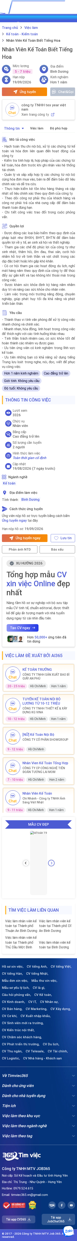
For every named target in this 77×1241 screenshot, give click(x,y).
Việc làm (36, 128)
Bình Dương (30, 499)
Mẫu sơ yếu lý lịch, (16, 988)
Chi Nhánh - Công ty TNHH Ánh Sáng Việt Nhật (43, 800)
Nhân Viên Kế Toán (37, 793)
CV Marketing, (36, 1009)
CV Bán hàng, (12, 1009)
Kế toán (9, 483)
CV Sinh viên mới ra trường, (23, 1023)
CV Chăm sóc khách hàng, (22, 1037)
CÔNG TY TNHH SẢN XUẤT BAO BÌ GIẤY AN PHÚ (46, 676)
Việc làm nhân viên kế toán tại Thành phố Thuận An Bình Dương (21, 926)
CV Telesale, (35, 1051)
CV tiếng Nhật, (37, 974)
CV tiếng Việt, (61, 967)
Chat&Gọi (66, 92)
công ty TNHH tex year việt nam (43, 107)
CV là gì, (39, 988)
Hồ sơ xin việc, (13, 967)
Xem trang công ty (35, 115)
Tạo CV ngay (20, 628)
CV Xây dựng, (60, 1009)
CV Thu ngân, (12, 1051)
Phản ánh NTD (20, 549)
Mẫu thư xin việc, (44, 981)
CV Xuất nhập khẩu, (36, 1016)
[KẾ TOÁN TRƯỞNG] (12, 673)
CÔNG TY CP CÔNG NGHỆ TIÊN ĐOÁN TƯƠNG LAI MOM (43, 770)
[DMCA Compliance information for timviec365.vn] (32, 1205)
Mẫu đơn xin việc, (15, 981)
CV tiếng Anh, (37, 967)
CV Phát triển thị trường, (21, 1044)
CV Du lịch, (51, 1044)
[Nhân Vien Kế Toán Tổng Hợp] (12, 767)
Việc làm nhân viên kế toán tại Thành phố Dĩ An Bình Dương (55, 926)
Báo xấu (57, 549)
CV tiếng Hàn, (12, 974)
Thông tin (12, 128)
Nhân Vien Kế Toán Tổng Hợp (45, 763)
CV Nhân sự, (49, 1002)
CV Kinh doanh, (13, 1002)
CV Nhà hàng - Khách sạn (42, 1058)
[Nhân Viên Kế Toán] (12, 797)
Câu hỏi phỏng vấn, (16, 995)
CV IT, (32, 1002)
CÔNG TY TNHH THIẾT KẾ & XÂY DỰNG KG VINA (44, 710)
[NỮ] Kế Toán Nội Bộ (38, 734)
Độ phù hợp (58, 128)
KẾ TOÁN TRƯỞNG (37, 669)
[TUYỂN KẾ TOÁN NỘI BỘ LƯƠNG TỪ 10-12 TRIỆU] (12, 705)
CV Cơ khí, (9, 1016)
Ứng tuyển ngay (14, 520)
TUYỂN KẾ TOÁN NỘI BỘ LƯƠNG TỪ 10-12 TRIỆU (41, 701)
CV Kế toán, (43, 995)
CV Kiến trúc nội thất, (18, 1030)
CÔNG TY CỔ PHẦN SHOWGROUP (45, 740)
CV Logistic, (11, 1058)
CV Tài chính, (58, 1051)
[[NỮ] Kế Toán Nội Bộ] (12, 737)
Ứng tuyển (28, 92)
